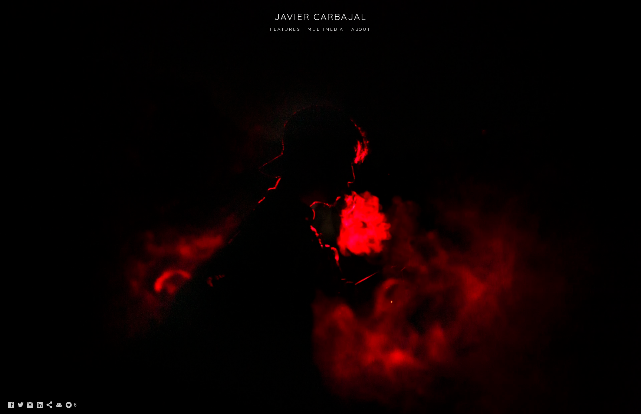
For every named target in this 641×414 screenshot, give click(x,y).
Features (285, 29)
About (361, 29)
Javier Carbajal (321, 16)
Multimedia (326, 29)
